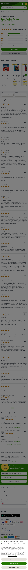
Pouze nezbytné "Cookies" (14, 567)
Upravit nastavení (14, 559)
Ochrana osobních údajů (12, 555)
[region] (14, 555)
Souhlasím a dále (14, 563)
